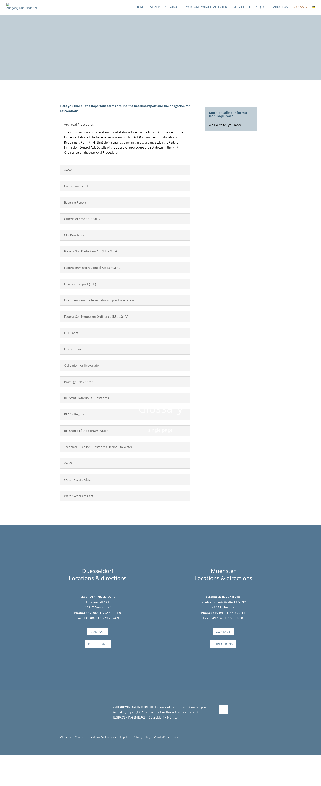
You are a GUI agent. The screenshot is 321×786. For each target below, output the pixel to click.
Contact (79, 737)
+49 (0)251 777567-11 (229, 613)
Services (239, 7)
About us (280, 7)
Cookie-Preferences (166, 737)
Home (140, 7)
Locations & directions (102, 737)
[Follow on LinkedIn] (223, 709)
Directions (97, 644)
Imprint (124, 737)
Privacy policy (141, 737)
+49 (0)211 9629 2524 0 (103, 613)
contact (97, 632)
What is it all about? (165, 7)
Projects (261, 7)
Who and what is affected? (207, 7)
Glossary (300, 7)
